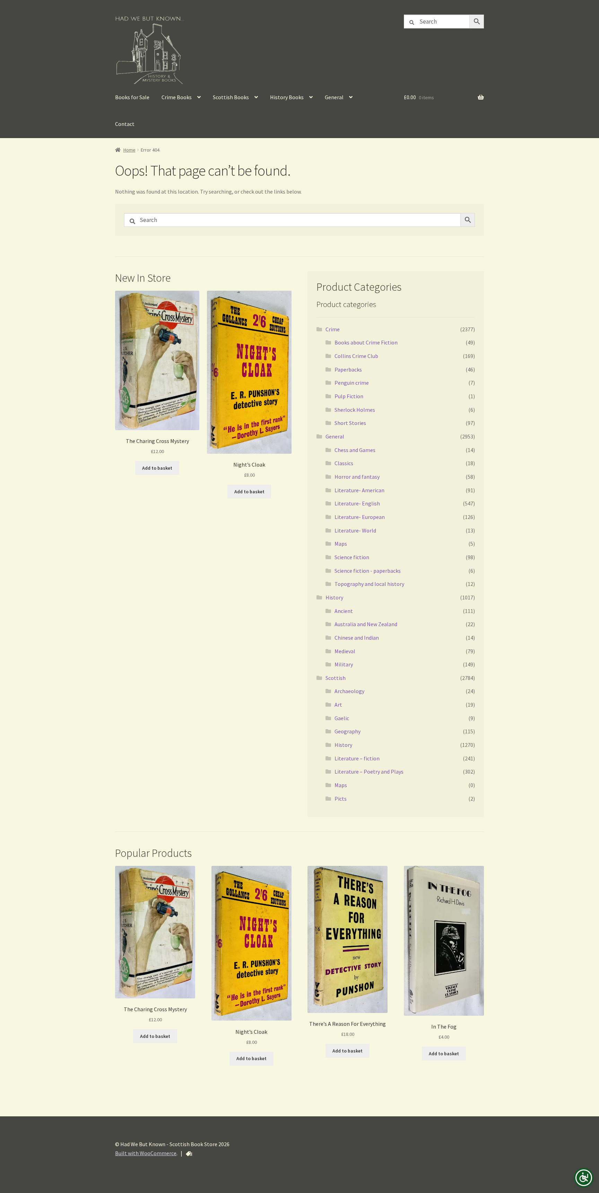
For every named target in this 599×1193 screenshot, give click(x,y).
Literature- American (359, 490)
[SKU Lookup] (188, 1153)
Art (338, 704)
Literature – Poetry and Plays (369, 771)
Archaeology (349, 691)
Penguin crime (352, 382)
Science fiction (352, 557)
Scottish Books (231, 97)
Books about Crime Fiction (366, 342)
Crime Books (177, 97)
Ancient (344, 610)
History (334, 597)
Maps (341, 543)
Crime (332, 329)
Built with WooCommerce (145, 1153)
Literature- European (360, 516)
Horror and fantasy (357, 476)
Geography (348, 731)
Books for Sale (132, 97)
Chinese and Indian (357, 637)
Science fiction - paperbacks (368, 570)
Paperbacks (348, 369)
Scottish (335, 677)
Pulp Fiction (349, 396)
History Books (287, 97)
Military (344, 664)
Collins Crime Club (356, 355)
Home (129, 150)
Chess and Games (355, 449)
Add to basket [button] (157, 468)
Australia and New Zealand (366, 624)
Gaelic (342, 718)
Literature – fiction (357, 758)
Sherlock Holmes (355, 409)
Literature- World (355, 530)
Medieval (345, 651)
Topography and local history (369, 583)
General (334, 97)
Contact (124, 123)
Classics (344, 463)
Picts (341, 798)
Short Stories (350, 422)
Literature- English (357, 503)
